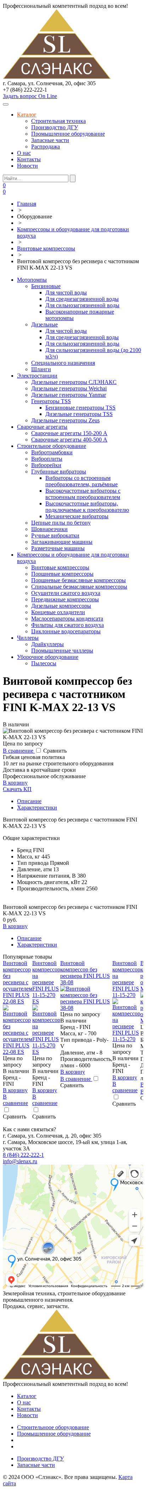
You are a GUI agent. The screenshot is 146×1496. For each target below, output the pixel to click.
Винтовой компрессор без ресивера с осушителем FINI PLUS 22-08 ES (17, 982)
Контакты (29, 159)
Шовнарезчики (49, 529)
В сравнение (19, 751)
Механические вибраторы (76, 516)
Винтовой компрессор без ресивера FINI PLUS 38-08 (85, 972)
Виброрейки (46, 465)
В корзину (15, 783)
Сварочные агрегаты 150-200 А (69, 433)
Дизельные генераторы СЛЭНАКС (74, 382)
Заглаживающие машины (61, 542)
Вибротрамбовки (52, 452)
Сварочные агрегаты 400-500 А (69, 440)
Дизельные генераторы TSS (79, 414)
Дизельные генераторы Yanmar (68, 395)
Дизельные (44, 324)
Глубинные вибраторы (58, 471)
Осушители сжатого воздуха (65, 593)
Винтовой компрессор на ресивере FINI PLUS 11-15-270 (126, 979)
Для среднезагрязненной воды (82, 299)
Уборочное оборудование (47, 657)
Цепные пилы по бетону (61, 523)
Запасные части (50, 140)
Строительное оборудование (51, 446)
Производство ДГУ (54, 127)
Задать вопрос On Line (30, 96)
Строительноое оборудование (53, 1427)
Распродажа (45, 146)
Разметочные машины (58, 548)
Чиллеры (28, 638)
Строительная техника (58, 121)
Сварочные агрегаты (42, 427)
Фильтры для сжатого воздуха (67, 625)
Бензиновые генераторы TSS (80, 408)
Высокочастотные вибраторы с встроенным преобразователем (82, 494)
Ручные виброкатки (55, 535)
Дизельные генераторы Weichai (69, 388)
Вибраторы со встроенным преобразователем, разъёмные (81, 481)
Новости (27, 166)
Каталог (26, 115)
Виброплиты (46, 459)
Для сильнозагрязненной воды (82, 305)
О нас (24, 153)
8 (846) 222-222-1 (23, 1155)
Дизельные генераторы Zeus (65, 420)
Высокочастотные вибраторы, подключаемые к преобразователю (87, 506)
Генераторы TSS (51, 401)
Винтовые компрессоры (60, 567)
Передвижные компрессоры (65, 599)
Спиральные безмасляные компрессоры (79, 587)
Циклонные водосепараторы (66, 631)
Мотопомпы (32, 280)
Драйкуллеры (47, 644)
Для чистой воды (66, 292)
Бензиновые (46, 286)
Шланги (41, 369)
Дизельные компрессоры (61, 606)
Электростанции (37, 376)
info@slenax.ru (20, 1161)
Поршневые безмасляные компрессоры (78, 580)
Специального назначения (63, 363)
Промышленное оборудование (68, 134)
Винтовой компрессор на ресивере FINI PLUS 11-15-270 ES (46, 982)
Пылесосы (43, 663)
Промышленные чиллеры (62, 650)
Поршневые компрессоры (62, 574)
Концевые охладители (58, 612)
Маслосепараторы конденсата (67, 619)
